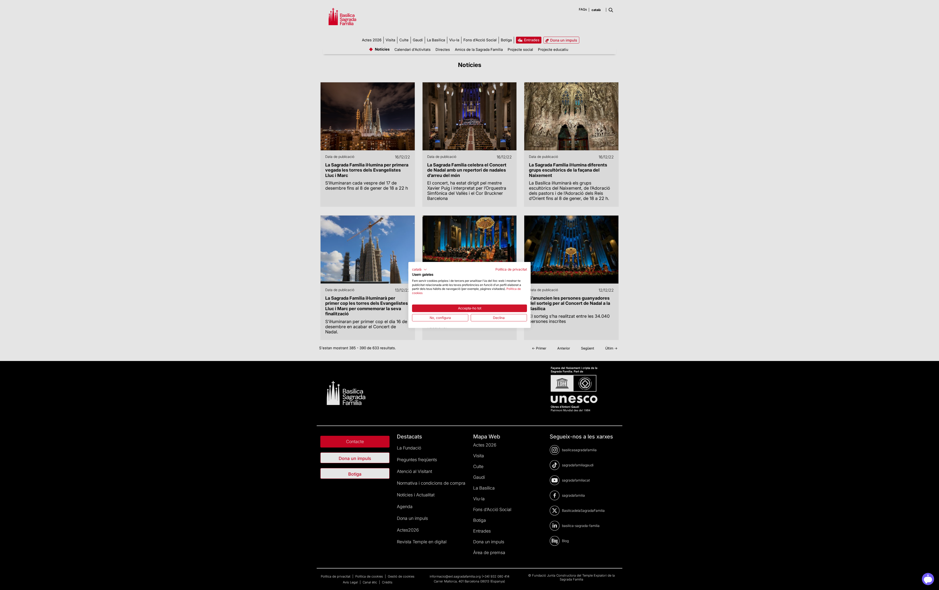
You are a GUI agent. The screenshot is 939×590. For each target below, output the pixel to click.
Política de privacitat (511, 269)
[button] (419, 270)
